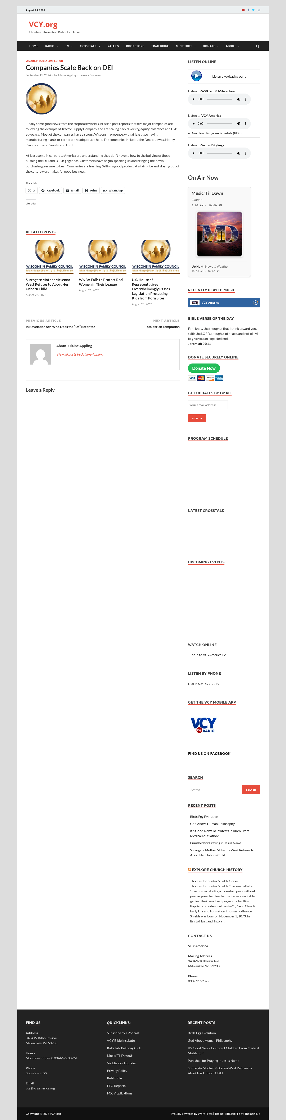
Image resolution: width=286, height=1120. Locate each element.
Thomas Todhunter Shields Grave (214, 881)
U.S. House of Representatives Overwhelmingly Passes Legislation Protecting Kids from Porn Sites (151, 288)
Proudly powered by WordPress (192, 1113)
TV (67, 46)
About (231, 46)
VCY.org (43, 24)
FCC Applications (119, 1093)
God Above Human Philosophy (212, 824)
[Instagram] (259, 10)
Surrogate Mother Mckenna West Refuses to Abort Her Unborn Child (48, 284)
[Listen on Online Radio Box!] (256, 303)
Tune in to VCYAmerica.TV (207, 655)
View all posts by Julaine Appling (81, 354)
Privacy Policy (117, 1070)
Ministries (184, 46)
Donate (209, 46)
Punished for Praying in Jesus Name (215, 843)
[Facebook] (248, 10)
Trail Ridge (160, 46)
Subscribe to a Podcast (123, 1033)
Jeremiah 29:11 (199, 344)
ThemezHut (252, 1113)
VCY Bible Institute (121, 1040)
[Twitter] (253, 10)
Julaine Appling (67, 75)
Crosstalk (88, 46)
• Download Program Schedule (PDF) (215, 133)
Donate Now (204, 368)
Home (33, 46)
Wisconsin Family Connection (44, 60)
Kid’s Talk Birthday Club (124, 1048)
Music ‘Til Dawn (120, 1055)
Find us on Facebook (209, 753)
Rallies (113, 46)
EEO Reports (116, 1086)
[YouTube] (243, 10)
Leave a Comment (91, 75)
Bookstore (135, 46)
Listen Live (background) (229, 76)
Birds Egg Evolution (204, 816)
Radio (49, 46)
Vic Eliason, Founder (121, 1063)
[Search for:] (224, 789)
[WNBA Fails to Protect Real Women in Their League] (103, 275)
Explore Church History (217, 869)
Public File (114, 1078)
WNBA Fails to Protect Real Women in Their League (101, 281)
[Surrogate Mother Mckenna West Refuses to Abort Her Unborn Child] (49, 275)
